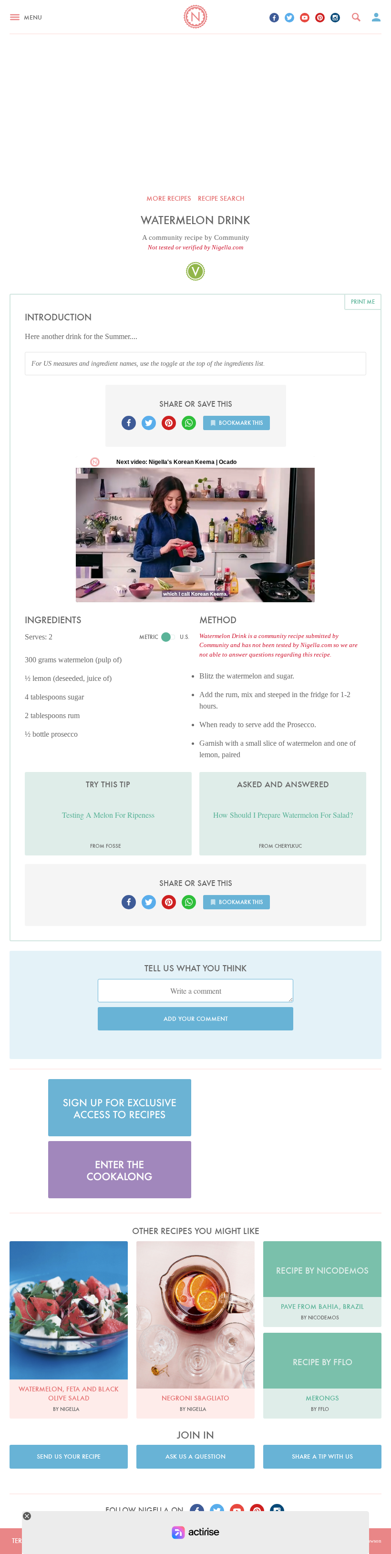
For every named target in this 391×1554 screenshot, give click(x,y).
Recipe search (221, 198)
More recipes (168, 198)
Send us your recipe (69, 1456)
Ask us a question (195, 1456)
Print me (363, 301)
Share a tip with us (322, 1456)
